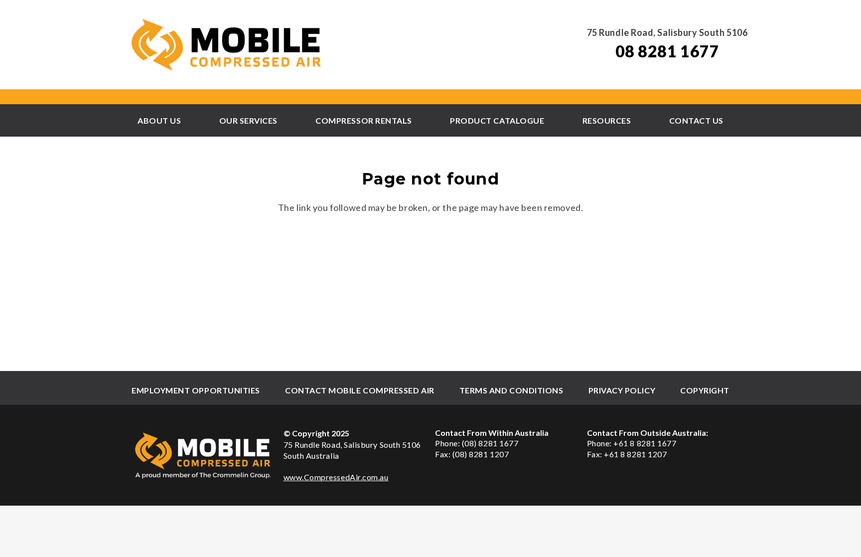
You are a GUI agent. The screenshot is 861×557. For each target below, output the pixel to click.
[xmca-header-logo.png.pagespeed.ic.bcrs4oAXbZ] (227, 45)
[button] (186, 120)
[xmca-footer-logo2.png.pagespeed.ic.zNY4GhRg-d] (203, 455)
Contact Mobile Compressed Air (359, 390)
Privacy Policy (622, 390)
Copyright (704, 390)
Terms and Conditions (511, 390)
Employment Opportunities (196, 390)
